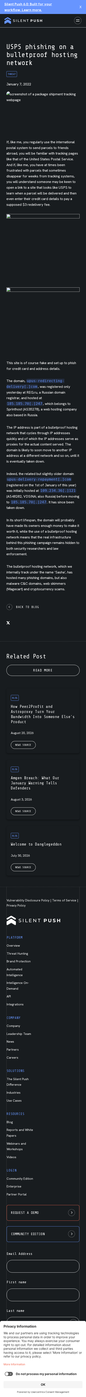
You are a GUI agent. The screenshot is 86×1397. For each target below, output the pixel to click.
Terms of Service (64, 900)
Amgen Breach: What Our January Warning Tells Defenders (35, 783)
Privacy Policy (16, 905)
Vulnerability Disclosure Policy (28, 900)
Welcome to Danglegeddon (36, 844)
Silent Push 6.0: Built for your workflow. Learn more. (28, 7)
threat (12, 74)
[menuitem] (21, 972)
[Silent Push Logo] (23, 21)
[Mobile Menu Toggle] (78, 21)
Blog (14, 697)
